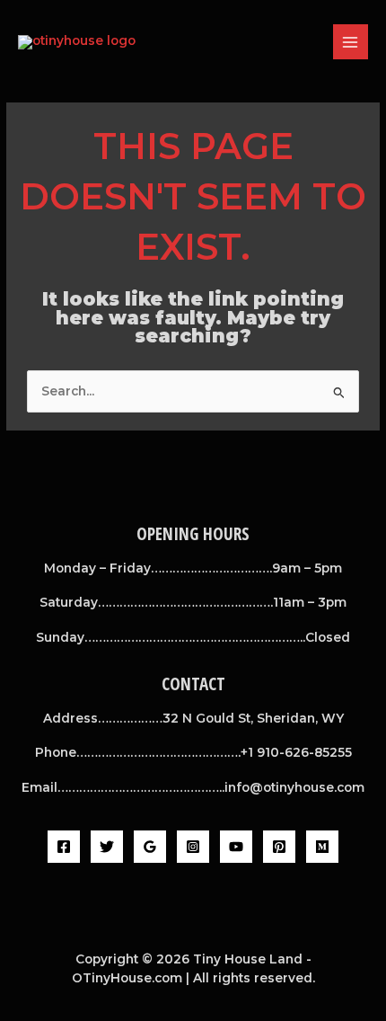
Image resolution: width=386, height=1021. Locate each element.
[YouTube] (236, 846)
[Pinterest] (279, 846)
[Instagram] (193, 846)
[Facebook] (64, 846)
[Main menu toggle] (350, 41)
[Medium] (322, 846)
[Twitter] (107, 846)
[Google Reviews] (150, 846)
